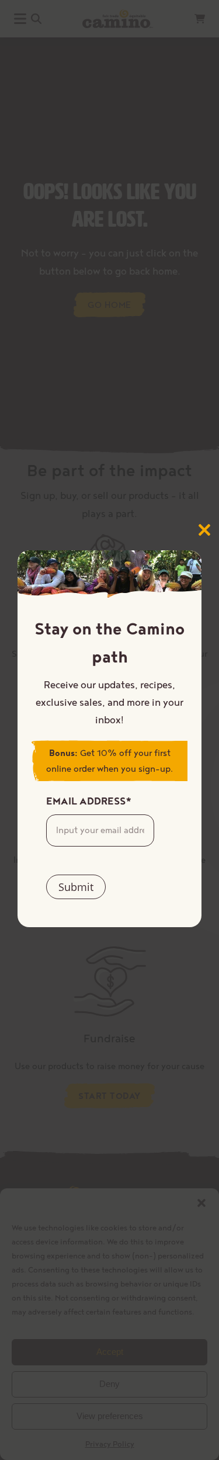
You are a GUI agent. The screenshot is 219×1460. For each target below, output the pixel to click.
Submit (75, 887)
